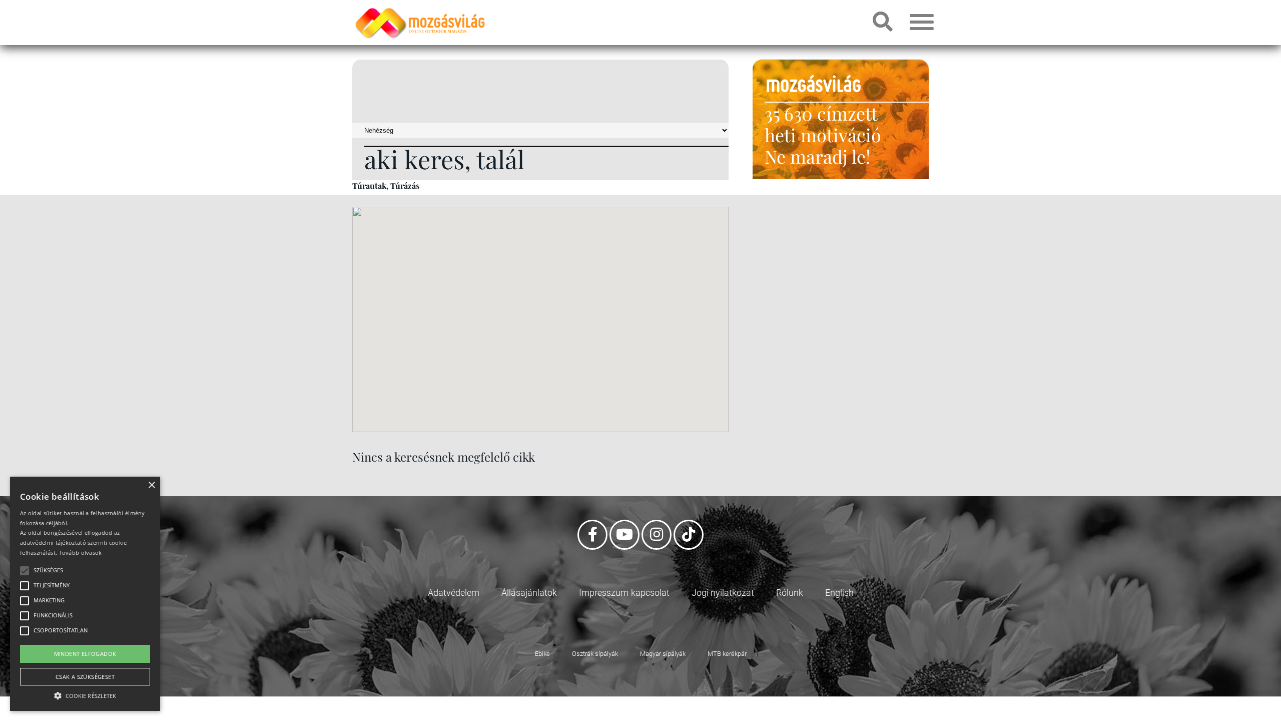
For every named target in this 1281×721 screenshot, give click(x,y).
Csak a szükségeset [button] (85, 676)
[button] (85, 694)
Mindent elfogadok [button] (85, 653)
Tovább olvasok (80, 552)
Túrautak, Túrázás (385, 185)
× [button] (151, 485)
